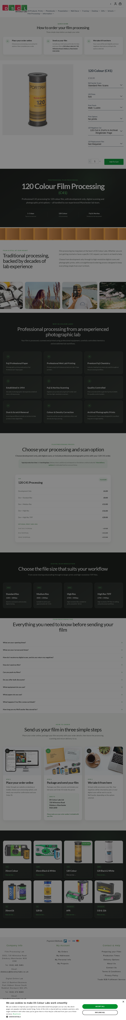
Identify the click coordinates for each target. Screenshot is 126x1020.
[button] (42, 1016)
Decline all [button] (100, 1012)
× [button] (123, 1002)
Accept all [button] (100, 1006)
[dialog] (63, 1009)
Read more (17, 1014)
